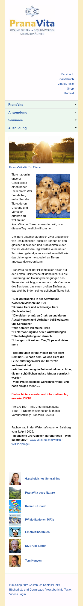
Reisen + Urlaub (35, 506)
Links (56, 585)
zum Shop (15, 585)
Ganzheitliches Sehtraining (42, 478)
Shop (70, 88)
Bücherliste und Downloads (26, 589)
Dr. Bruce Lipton (35, 545)
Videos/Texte (66, 83)
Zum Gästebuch (32, 585)
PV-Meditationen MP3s (39, 519)
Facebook (67, 74)
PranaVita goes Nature (40, 492)
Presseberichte (53, 589)
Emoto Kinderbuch (37, 532)
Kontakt (69, 93)
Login (22, 594)
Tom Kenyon (33, 560)
